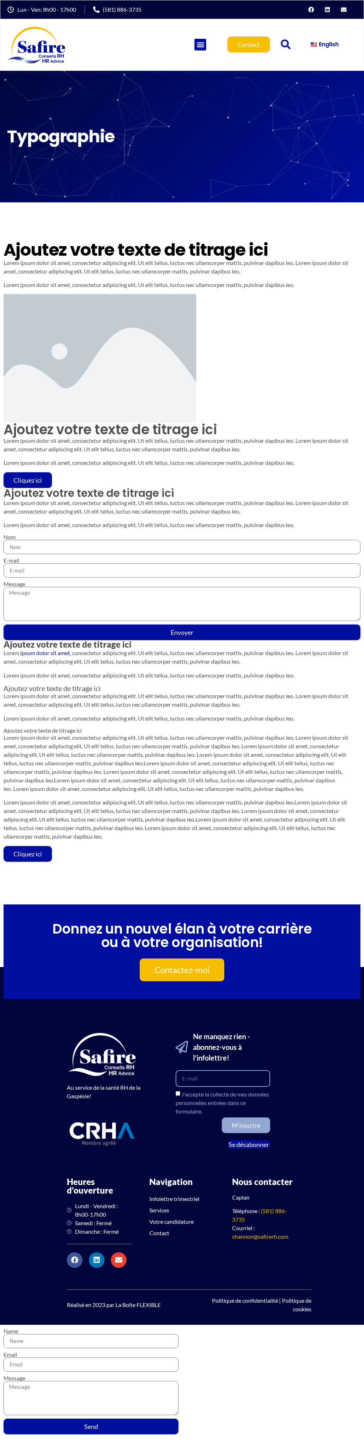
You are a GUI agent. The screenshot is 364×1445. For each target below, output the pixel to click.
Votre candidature (171, 1221)
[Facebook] (311, 9)
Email (10, 1355)
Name (11, 1331)
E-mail (11, 560)
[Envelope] (343, 9)
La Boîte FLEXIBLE (138, 1304)
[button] (286, 44)
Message (14, 584)
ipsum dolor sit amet (45, 652)
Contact (159, 1232)
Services (159, 1210)
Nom (10, 537)
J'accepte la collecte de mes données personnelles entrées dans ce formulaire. (222, 1103)
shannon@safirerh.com (260, 1236)
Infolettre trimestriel (174, 1198)
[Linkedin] (327, 9)
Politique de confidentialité (245, 1300)
